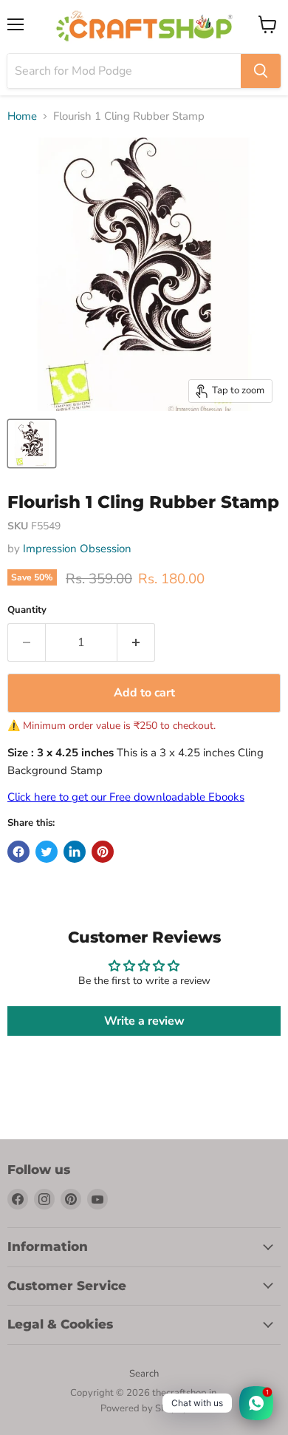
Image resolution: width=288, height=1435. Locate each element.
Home (22, 116)
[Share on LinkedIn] (75, 852)
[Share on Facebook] (18, 852)
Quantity (27, 610)
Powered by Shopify (144, 1408)
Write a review (144, 1021)
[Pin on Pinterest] (103, 852)
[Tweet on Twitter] (46, 852)
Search (144, 1373)
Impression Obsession (77, 548)
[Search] (261, 71)
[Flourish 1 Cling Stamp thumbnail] (31, 443)
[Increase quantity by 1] (136, 642)
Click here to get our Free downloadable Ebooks (125, 797)
